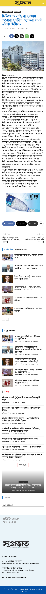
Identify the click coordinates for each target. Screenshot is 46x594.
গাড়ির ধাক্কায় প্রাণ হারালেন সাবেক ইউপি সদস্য (20, 439)
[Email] (16, 36)
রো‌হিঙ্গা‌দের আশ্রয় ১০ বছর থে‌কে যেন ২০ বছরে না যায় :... (28, 371)
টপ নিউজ (17, 12)
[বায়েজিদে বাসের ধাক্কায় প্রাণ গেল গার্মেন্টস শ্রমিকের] (7, 300)
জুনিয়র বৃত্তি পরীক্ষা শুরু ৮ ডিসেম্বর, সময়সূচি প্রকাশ (21, 447)
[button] (3, 3)
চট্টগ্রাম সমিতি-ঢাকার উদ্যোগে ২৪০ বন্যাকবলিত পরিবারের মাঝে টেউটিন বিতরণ (20, 419)
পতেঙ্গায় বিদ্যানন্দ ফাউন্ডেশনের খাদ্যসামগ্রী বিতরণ (34, 239)
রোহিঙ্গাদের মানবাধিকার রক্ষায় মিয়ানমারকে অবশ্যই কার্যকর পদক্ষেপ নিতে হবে (28, 349)
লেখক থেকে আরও (21, 249)
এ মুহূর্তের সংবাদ (7, 12)
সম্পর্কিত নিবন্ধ (8, 249)
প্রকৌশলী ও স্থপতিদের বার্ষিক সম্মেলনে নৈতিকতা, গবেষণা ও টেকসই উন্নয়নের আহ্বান (21, 429)
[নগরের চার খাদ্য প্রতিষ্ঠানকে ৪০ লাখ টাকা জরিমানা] (7, 311)
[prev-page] (3, 319)
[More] (41, 223)
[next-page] (7, 319)
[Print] (22, 36)
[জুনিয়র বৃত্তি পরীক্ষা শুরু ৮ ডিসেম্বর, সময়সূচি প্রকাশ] (7, 257)
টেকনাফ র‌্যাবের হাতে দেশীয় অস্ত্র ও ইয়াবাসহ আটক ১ (10, 239)
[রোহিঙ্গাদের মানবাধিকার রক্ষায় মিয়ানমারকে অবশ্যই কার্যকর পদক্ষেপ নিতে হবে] (7, 268)
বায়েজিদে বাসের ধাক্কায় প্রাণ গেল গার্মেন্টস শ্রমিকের (27, 381)
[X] (32, 36)
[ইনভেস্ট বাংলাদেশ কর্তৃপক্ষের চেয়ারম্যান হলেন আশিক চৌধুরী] (7, 279)
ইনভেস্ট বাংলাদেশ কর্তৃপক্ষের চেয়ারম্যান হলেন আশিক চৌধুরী (26, 360)
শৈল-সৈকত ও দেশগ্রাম (23, 482)
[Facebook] (11, 36)
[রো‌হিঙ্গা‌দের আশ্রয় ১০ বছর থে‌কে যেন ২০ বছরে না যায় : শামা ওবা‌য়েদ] (7, 289)
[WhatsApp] (27, 36)
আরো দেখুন (22, 465)
